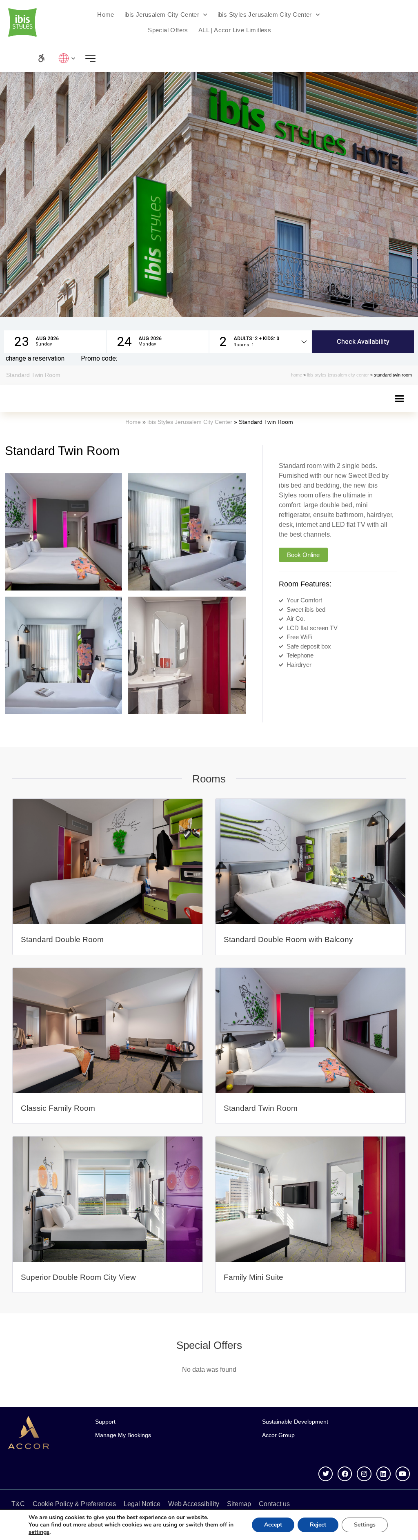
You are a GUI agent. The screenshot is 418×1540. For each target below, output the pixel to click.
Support (105, 1421)
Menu (92, 58)
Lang (64, 58)
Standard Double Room (62, 939)
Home (105, 14)
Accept (273, 1525)
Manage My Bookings (123, 1435)
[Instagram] (364, 1473)
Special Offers (168, 30)
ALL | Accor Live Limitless (234, 30)
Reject (318, 1525)
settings (39, 1532)
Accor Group (278, 1435)
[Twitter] (325, 1473)
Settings (365, 1525)
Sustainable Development (295, 1421)
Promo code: (99, 358)
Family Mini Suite (253, 1277)
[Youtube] (403, 1473)
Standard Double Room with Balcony (288, 939)
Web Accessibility (193, 1503)
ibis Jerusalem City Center (162, 14)
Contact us (274, 1503)
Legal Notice (142, 1503)
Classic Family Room (58, 1108)
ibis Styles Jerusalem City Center (265, 14)
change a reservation (35, 358)
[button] (55, 341)
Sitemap (239, 1503)
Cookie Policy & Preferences (74, 1503)
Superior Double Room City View (78, 1277)
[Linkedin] (383, 1473)
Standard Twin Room (261, 1108)
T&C (18, 1503)
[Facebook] (345, 1473)
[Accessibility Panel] (41, 58)
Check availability (363, 342)
